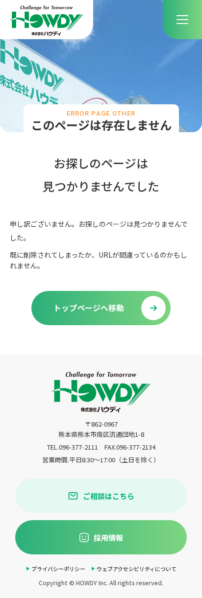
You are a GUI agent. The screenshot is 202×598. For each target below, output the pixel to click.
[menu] (182, 19)
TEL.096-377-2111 (72, 447)
